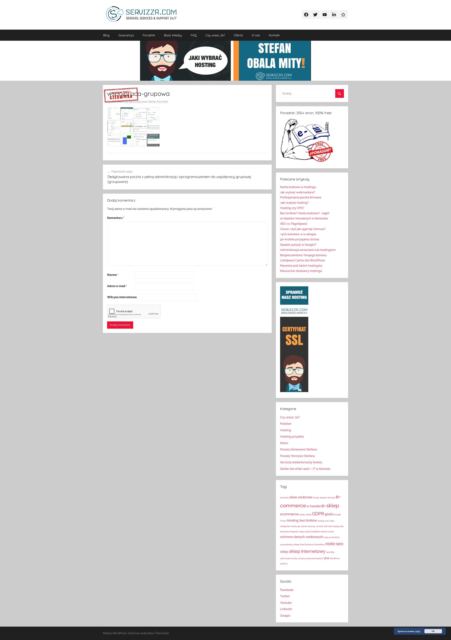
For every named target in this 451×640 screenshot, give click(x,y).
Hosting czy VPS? (292, 208)
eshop (302, 514)
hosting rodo (323, 521)
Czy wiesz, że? (215, 35)
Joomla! (319, 526)
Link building (333, 526)
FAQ (194, 35)
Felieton (285, 423)
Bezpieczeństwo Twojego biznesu (303, 255)
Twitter (285, 596)
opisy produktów (331, 537)
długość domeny (327, 498)
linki (342, 526)
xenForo (284, 564)
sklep (284, 551)
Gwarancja (126, 35)
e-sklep (330, 505)
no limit (330, 532)
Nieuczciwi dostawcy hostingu (301, 271)
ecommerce (289, 514)
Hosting (285, 430)
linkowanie (284, 532)
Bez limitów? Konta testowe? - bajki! (304, 213)
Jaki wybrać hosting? (294, 202)
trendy (294, 558)
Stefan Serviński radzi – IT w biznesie (305, 468)
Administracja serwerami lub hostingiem (308, 250)
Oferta (238, 35)
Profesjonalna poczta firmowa (300, 197)
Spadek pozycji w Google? (298, 244)
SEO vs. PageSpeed (293, 223)
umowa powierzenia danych (310, 558)
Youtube (286, 602)
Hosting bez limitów (302, 520)
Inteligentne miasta (288, 526)
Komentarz (115, 218)
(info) (417, 631)
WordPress (335, 558)
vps (326, 558)
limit (326, 526)
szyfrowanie (285, 558)
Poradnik (149, 35)
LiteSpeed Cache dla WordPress (302, 260)
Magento (294, 532)
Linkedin (286, 609)
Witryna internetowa (122, 297)
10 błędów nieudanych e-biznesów (304, 218)
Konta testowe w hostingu (298, 187)
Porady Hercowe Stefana (297, 456)
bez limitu (284, 498)
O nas (256, 35)
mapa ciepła (304, 532)
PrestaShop (319, 544)
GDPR (318, 513)
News (284, 443)
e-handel (314, 506)
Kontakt (274, 35)
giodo (329, 514)
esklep (308, 514)
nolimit (323, 532)
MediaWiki (315, 532)
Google (285, 615)
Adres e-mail (117, 286)
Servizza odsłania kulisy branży (301, 462)
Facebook (287, 590)
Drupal (316, 498)
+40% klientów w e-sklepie (298, 234)
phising (296, 544)
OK (433, 631)
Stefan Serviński (158, 101)
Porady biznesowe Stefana (298, 449)
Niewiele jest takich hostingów (301, 265)
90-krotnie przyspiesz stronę (299, 239)
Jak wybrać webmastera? (297, 192)
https (332, 521)
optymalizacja (286, 544)
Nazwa (113, 274)
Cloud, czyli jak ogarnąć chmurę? (303, 229)
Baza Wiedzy (173, 35)
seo (339, 543)
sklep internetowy (307, 551)
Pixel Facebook (307, 544)
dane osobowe (300, 497)
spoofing (330, 552)
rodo (330, 543)
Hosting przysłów (292, 436)
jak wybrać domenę (306, 526)
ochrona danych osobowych (301, 537)
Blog (106, 35)
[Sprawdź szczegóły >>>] (121, 95)
